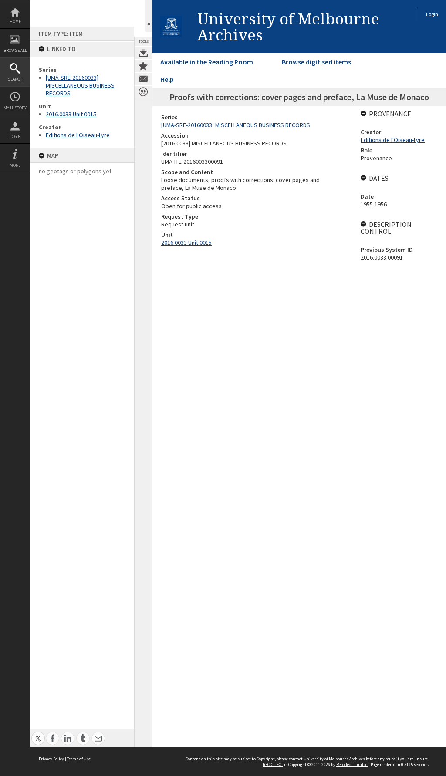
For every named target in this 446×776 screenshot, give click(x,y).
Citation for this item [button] (143, 91)
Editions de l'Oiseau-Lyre (78, 135)
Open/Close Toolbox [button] (148, 16)
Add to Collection (143, 65)
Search (15, 79)
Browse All (15, 50)
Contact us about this (143, 78)
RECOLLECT (273, 764)
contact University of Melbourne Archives (327, 759)
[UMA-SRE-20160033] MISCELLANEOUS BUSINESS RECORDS (80, 85)
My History (15, 108)
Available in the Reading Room (206, 61)
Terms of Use (79, 759)
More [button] (15, 165)
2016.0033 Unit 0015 (71, 114)
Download (143, 52)
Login (15, 136)
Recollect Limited (352, 764)
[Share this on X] (38, 733)
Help (167, 79)
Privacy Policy (51, 759)
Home (15, 21)
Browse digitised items (316, 61)
